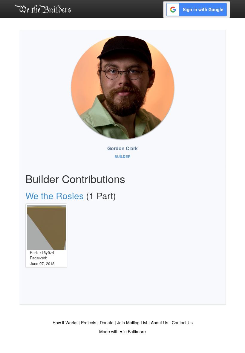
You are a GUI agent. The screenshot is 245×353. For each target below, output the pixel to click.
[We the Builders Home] (43, 8)
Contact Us (182, 322)
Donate (107, 322)
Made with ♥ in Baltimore (122, 331)
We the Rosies (54, 195)
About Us (159, 322)
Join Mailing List (132, 322)
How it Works (65, 322)
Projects (88, 322)
